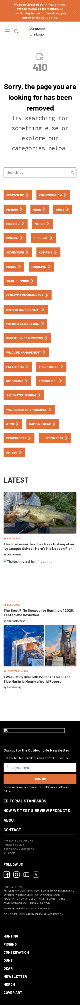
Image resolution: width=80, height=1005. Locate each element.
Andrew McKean (16, 621)
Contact (12, 829)
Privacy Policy (55, 4)
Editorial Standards (25, 800)
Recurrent (18, 909)
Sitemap (9, 852)
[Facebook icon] (7, 874)
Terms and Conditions (19, 848)
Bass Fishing (12, 538)
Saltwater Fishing (16, 671)
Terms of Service (46, 787)
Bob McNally (14, 687)
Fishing (10, 944)
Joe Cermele (14, 555)
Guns (8, 960)
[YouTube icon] (26, 874)
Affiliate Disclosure (18, 840)
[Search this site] (16, 31)
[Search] (72, 172)
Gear (8, 968)
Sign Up (40, 779)
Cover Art (13, 992)
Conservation (16, 952)
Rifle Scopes (12, 604)
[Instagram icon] (16, 874)
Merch (9, 984)
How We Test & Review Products (37, 810)
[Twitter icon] (36, 874)
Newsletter (15, 976)
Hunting (11, 936)
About (10, 820)
